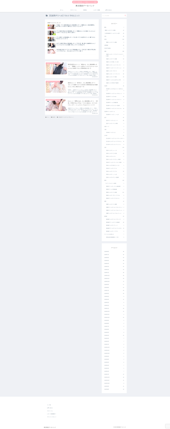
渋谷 (114, 147)
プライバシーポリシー (51, 416)
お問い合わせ (50, 407)
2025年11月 (114, 278)
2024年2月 (114, 341)
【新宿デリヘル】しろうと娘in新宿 (115, 186)
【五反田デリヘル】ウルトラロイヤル (115, 108)
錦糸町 (114, 216)
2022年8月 (114, 389)
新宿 (114, 180)
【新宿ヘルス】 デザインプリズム (115, 195)
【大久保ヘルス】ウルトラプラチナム (115, 141)
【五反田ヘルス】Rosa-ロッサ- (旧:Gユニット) (115, 89)
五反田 (114, 85)
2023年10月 (114, 353)
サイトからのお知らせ (114, 234)
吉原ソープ (114, 126)
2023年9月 (114, 356)
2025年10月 (114, 281)
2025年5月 (114, 296)
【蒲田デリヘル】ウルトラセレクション (115, 210)
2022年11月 (114, 380)
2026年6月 (114, 257)
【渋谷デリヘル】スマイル (115, 168)
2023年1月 (114, 374)
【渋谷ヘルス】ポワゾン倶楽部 (115, 177)
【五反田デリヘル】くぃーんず (115, 114)
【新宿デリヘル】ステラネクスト (115, 198)
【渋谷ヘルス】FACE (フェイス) (115, 165)
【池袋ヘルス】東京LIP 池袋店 (115, 82)
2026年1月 (114, 272)
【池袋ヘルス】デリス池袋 (115, 58)
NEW (114, 39)
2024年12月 (114, 311)
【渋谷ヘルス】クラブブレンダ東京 (115, 159)
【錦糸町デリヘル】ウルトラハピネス (115, 228)
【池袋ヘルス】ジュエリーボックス (115, 64)
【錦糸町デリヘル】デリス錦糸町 (115, 222)
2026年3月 (114, 266)
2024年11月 (114, 314)
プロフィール (50, 410)
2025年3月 (114, 302)
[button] (125, 15)
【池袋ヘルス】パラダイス (115, 70)
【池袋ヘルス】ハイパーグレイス (115, 73)
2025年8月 (114, 287)
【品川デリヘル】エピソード (115, 120)
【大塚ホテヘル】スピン (115, 132)
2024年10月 (114, 317)
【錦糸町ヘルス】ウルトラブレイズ (115, 219)
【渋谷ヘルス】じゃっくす (115, 150)
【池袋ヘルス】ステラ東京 (115, 76)
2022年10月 (114, 383)
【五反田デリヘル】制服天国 (115, 102)
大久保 (114, 135)
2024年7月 (114, 326)
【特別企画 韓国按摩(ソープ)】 (115, 237)
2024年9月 (114, 320)
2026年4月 (114, 263)
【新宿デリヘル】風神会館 (115, 189)
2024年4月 (114, 335)
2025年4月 (114, 299)
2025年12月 (114, 275)
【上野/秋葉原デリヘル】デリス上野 (114, 33)
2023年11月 (114, 350)
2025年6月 (114, 293)
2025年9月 (114, 284)
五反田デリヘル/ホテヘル (114, 111)
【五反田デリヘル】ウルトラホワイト (115, 99)
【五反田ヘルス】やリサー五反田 (115, 105)
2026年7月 (114, 254)
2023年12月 (114, 347)
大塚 (114, 129)
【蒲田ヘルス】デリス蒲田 (115, 204)
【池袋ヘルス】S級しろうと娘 (115, 61)
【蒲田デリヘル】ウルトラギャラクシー (115, 207)
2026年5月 (114, 260)
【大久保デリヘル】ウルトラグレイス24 (115, 138)
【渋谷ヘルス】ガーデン (115, 156)
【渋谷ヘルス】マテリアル (115, 171)
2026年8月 (114, 251)
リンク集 (49, 404)
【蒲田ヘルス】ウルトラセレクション (115, 213)
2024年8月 (114, 323)
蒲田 (114, 201)
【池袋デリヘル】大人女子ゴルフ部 (115, 79)
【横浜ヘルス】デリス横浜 (114, 30)
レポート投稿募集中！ (51, 413)
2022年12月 (114, 377)
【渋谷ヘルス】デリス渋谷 (115, 153)
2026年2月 (114, 269)
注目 (114, 36)
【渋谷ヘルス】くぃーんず (115, 174)
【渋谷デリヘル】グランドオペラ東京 (115, 162)
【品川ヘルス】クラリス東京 (115, 123)
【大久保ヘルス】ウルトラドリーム (115, 144)
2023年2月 (114, 371)
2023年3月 (114, 368)
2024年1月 (114, 344)
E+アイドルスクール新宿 (115, 183)
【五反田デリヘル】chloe (115, 96)
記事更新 (114, 45)
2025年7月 (114, 290)
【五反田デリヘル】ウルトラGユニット (115, 93)
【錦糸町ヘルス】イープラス (115, 231)
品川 (114, 117)
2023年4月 (114, 365)
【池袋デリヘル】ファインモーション (115, 67)
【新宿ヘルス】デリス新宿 (115, 192)
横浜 (114, 27)
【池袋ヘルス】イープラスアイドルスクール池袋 (115, 55)
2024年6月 (114, 329)
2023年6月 (114, 359)
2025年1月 (114, 308)
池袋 (114, 51)
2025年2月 (114, 305)
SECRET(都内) (114, 48)
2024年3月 (114, 338)
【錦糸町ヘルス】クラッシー (115, 225)
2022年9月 (114, 386)
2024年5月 (114, 332)
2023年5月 (114, 362)
